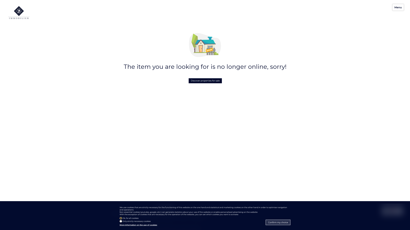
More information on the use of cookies (138, 225)
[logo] (19, 12)
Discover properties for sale (205, 80)
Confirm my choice (278, 222)
